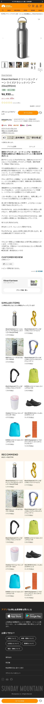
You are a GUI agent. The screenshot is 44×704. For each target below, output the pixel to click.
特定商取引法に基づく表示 (14, 668)
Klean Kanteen (7, 75)
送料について (12, 638)
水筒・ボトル (19, 14)
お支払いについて (13, 643)
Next (42, 1)
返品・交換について (14, 648)
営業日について (29, 643)
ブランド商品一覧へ (22, 290)
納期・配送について (27, 638)
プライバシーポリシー (13, 673)
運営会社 (9, 657)
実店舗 (8, 662)
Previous (2, 1)
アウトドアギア (10, 14)
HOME (3, 14)
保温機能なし (28, 14)
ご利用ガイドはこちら (8, 133)
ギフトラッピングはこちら (9, 128)
